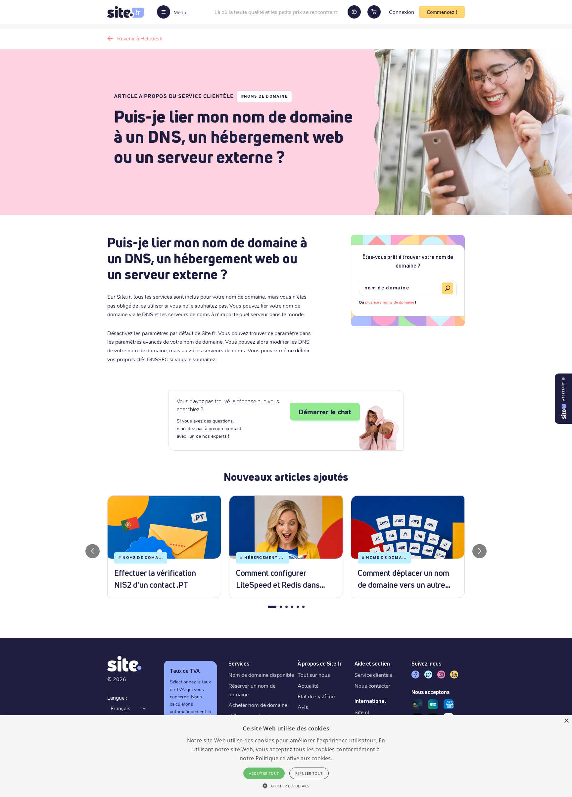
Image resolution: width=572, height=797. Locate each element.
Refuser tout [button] (309, 773)
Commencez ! (442, 12)
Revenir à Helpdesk (139, 38)
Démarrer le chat (325, 411)
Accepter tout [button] (264, 773)
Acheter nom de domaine (257, 704)
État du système (316, 696)
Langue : (117, 697)
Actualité (308, 685)
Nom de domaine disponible (261, 674)
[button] (285, 785)
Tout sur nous (314, 674)
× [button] (566, 721)
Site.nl (362, 712)
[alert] (286, 756)
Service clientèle (373, 674)
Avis (303, 706)
